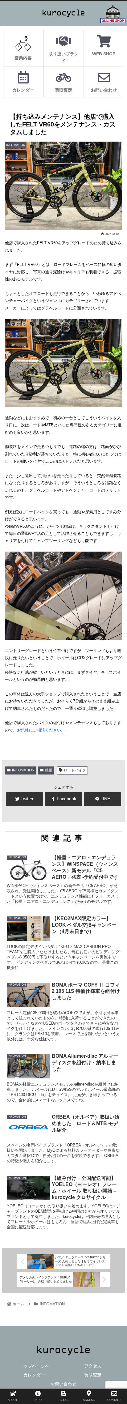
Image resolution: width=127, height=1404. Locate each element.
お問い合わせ (63, 1383)
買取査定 (92, 1374)
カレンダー (34, 1374)
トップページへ (34, 1365)
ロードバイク (75, 770)
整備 (48, 770)
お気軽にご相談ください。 (41, 730)
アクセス (92, 1365)
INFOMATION (23, 770)
